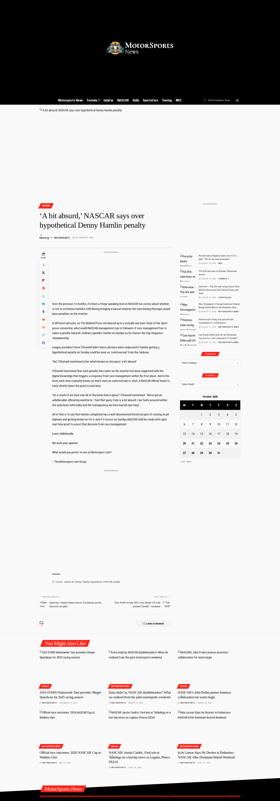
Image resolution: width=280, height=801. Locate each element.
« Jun (182, 461)
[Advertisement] (111, 275)
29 (201, 453)
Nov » (189, 461)
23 (210, 443)
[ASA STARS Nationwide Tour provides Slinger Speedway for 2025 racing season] (71, 669)
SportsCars (224, 297)
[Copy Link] (43, 335)
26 (236, 443)
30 (210, 453)
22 (201, 443)
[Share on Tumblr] (43, 311)
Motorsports (62, 237)
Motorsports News (228, 312)
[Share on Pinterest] (43, 288)
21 (193, 443)
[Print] (43, 343)
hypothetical (96, 582)
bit (73, 582)
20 (184, 443)
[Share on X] (43, 273)
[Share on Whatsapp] (43, 296)
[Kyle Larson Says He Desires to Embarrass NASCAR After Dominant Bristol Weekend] (209, 729)
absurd (67, 582)
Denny (78, 582)
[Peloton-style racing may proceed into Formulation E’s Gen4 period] (188, 324)
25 (227, 443)
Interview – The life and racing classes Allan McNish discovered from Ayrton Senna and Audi (219, 290)
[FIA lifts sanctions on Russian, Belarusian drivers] (188, 275)
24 (218, 443)
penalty (117, 582)
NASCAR (46, 205)
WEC (220, 263)
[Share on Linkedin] (43, 304)
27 (184, 453)
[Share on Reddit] (43, 319)
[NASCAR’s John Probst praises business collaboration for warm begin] (209, 669)
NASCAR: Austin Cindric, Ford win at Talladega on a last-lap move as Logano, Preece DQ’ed (139, 757)
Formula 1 (223, 279)
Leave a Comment (155, 623)
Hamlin (86, 582)
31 (218, 453)
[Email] (43, 327)
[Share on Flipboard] (43, 280)
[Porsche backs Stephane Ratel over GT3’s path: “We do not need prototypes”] (188, 260)
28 (193, 453)
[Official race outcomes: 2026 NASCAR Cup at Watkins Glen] (71, 729)
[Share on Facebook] (43, 265)
